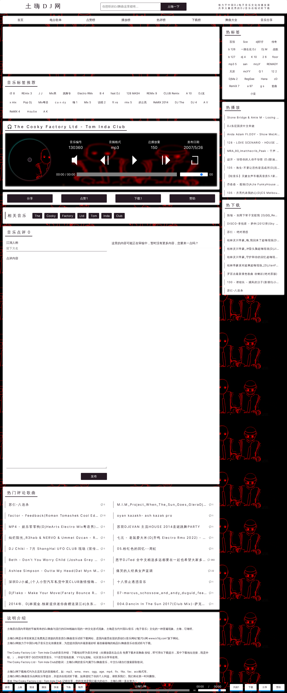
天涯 (232, 71)
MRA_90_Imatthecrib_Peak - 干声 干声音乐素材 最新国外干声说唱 (254, 151)
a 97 (250, 86)
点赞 (84, 198)
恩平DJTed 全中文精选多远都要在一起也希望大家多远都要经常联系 (161, 560)
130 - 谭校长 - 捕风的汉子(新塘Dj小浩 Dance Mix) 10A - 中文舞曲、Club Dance (254, 282)
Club (119, 216)
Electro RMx (85, 93)
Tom (94, 216)
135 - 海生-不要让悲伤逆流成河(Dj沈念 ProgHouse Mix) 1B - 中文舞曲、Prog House (254, 167)
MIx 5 (87, 102)
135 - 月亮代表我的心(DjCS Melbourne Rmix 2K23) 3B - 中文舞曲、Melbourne (254, 192)
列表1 (236, 687)
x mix (13, 102)
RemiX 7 (234, 86)
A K (45, 111)
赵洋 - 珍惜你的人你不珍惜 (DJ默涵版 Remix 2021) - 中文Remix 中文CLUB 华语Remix (254, 159)
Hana (264, 79)
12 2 (274, 71)
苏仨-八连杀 (19, 505)
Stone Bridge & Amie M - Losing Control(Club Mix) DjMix (254, 117)
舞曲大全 (231, 20)
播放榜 (125, 20)
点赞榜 (90, 20)
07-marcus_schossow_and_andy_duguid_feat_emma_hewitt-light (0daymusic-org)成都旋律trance (163, 593)
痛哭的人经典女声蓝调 (134, 571)
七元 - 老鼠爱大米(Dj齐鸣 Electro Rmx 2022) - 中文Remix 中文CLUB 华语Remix (163, 538)
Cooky (51, 216)
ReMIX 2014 (160, 102)
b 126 (231, 49)
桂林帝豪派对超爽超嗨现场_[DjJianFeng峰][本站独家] (254, 265)
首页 (20, 20)
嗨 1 (75, 102)
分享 (30, 198)
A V (205, 102)
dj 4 (243, 57)
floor (275, 57)
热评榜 (161, 20)
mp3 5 (233, 64)
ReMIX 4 (15, 111)
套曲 (274, 86)
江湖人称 (12, 242)
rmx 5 (128, 102)
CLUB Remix (171, 93)
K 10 (254, 57)
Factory (67, 216)
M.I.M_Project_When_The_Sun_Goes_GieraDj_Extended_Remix (163, 505)
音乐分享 (267, 20)
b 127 (231, 57)
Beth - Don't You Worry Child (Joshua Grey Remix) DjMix (54, 560)
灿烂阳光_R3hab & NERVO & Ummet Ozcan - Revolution (54, 538)
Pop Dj (27, 102)
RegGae (249, 79)
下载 (138, 198)
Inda (106, 216)
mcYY (246, 71)
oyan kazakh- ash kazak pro (144, 516)
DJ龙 (201, 93)
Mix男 (52, 93)
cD (276, 79)
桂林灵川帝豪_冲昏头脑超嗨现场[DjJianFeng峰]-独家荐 (254, 248)
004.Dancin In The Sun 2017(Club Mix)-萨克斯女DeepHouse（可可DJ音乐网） (163, 604)
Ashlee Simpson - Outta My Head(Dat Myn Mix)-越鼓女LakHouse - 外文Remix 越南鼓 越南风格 (54, 571)
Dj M (264, 49)
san (245, 64)
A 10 (189, 93)
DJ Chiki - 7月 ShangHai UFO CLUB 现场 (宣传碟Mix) (54, 549)
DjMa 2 (233, 79)
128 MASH (133, 93)
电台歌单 (56, 20)
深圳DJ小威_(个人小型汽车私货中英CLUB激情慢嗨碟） (54, 582)
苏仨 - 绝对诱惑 (237, 232)
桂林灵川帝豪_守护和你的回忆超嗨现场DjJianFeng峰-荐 (254, 257)
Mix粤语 (43, 102)
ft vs (115, 102)
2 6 (264, 57)
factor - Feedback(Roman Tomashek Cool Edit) (54, 516)
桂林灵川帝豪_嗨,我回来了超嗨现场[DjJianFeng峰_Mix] (254, 240)
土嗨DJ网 (44, 6)
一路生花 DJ (248, 49)
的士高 (143, 102)
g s (262, 86)
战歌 (275, 49)
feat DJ (115, 93)
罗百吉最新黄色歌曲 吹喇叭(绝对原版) (252, 273)
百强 (232, 41)
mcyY (256, 64)
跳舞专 (67, 93)
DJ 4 (194, 102)
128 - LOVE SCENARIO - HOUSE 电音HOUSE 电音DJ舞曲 (254, 142)
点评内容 (12, 258)
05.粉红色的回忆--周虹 (137, 549)
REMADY (272, 64)
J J (40, 93)
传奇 (274, 41)
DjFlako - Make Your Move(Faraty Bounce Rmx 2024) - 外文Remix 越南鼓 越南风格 (54, 593)
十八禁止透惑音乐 (132, 582)
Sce (245, 41)
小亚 (253, 93)
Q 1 (261, 71)
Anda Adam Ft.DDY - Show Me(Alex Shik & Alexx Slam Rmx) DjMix (254, 134)
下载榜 (196, 20)
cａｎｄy (60, 102)
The (37, 216)
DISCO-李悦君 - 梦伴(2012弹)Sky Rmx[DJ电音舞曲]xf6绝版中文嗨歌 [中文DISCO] (254, 223)
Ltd (82, 216)
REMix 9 (152, 93)
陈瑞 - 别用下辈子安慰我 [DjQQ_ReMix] (254, 215)
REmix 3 (27, 93)
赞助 (192, 198)
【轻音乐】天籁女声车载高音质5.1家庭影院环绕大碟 (254, 176)
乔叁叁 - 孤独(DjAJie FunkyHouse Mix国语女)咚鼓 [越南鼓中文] (254, 184)
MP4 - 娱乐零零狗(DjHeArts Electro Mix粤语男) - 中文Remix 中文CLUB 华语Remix (54, 527)
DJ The (179, 102)
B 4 (102, 93)
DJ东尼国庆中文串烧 (241, 126)
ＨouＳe (32, 111)
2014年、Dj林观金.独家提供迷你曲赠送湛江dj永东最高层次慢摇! (54, 604)
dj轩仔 (259, 41)
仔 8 (12, 93)
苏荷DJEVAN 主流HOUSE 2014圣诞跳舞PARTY (158, 527)
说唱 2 (102, 102)
